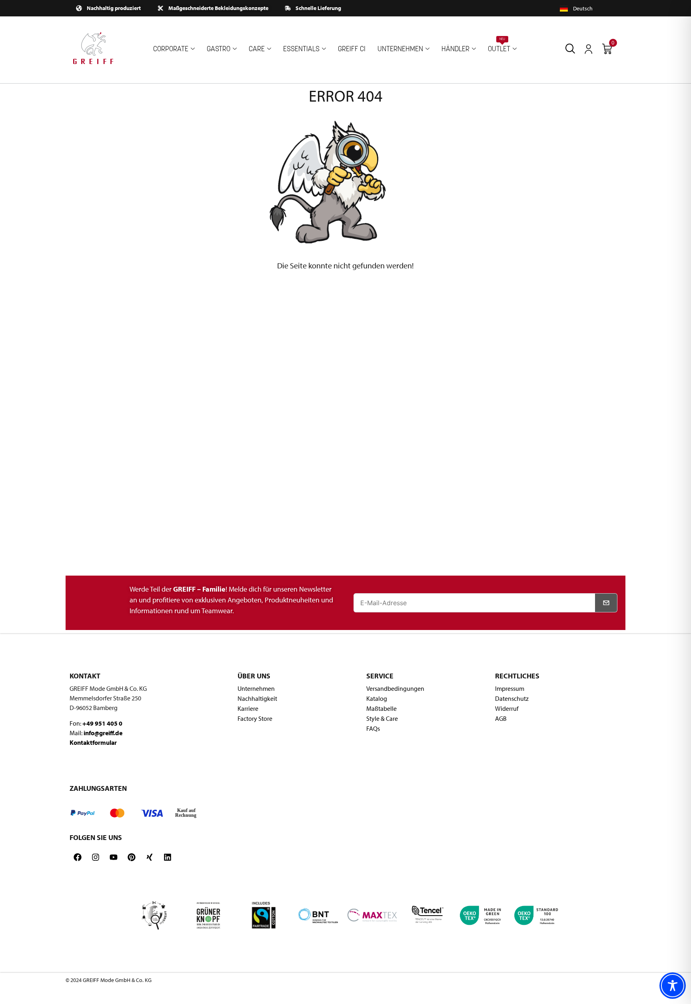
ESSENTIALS (301, 49)
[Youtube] (114, 857)
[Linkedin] (168, 857)
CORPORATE (170, 49)
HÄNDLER (455, 49)
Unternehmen (256, 688)
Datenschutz (512, 698)
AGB (501, 718)
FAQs (373, 728)
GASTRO (218, 49)
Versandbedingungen (395, 688)
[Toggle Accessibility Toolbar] (672, 985)
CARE (257, 49)
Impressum (509, 688)
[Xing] (150, 857)
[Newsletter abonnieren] (606, 602)
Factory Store (255, 718)
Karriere (248, 708)
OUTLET (499, 45)
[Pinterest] (132, 857)
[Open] (588, 49)
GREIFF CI (351, 49)
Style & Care (382, 718)
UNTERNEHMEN (400, 49)
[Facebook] (78, 857)
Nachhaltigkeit (257, 698)
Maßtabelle (381, 708)
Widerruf (507, 708)
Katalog (376, 698)
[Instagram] (96, 857)
